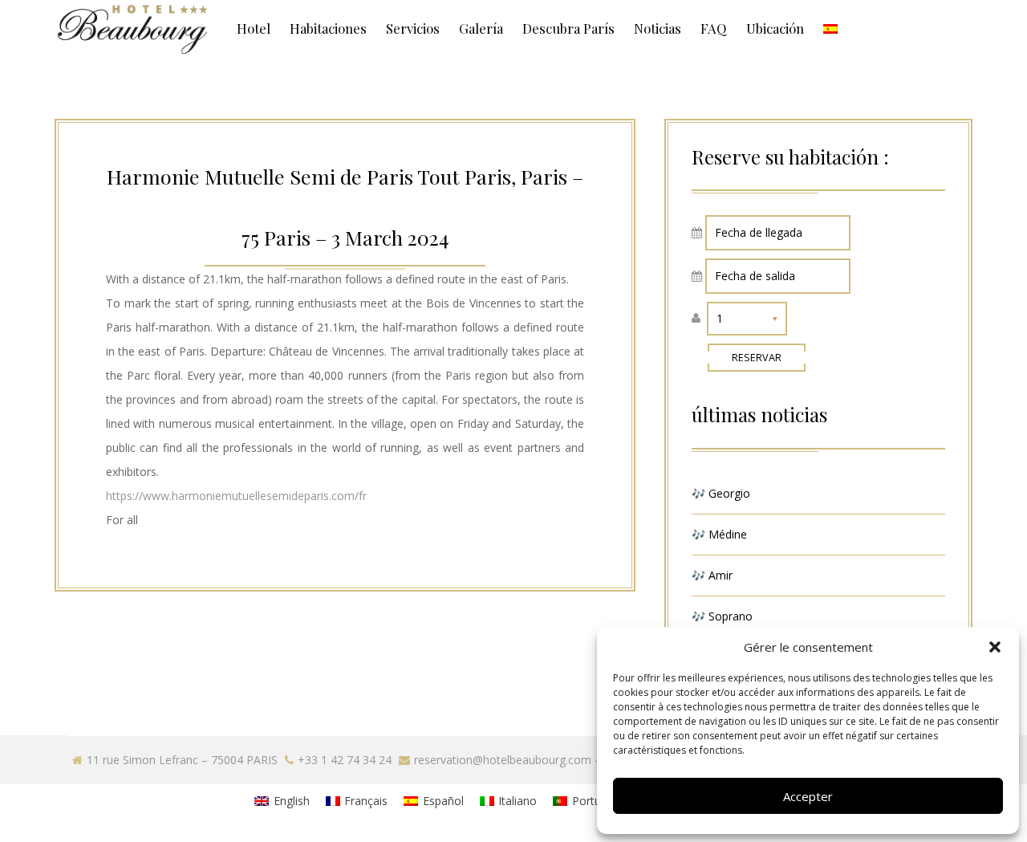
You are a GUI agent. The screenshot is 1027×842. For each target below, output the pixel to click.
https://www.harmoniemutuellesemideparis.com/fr (236, 495)
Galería (481, 28)
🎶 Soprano (722, 616)
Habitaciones (328, 28)
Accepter (808, 796)
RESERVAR (756, 357)
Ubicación (775, 28)
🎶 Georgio (721, 493)
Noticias (657, 28)
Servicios (413, 28)
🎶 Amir (712, 575)
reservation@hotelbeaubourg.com (502, 759)
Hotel (253, 28)
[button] (995, 647)
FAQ (713, 28)
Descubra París (568, 28)
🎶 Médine (719, 534)
